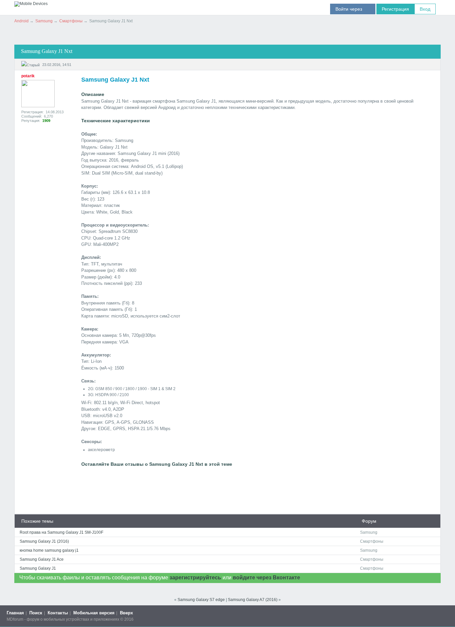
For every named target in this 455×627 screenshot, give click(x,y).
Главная (15, 612)
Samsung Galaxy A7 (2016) (252, 599)
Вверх (126, 612)
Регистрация (395, 9)
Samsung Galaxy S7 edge (201, 599)
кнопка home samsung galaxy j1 (49, 550)
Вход (425, 9)
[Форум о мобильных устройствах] (31, 3)
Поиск (35, 612)
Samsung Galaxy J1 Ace (42, 559)
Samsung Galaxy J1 (38, 568)
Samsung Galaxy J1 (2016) (44, 541)
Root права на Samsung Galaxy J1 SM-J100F (61, 532)
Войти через (352, 9)
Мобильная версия (94, 612)
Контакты (58, 612)
